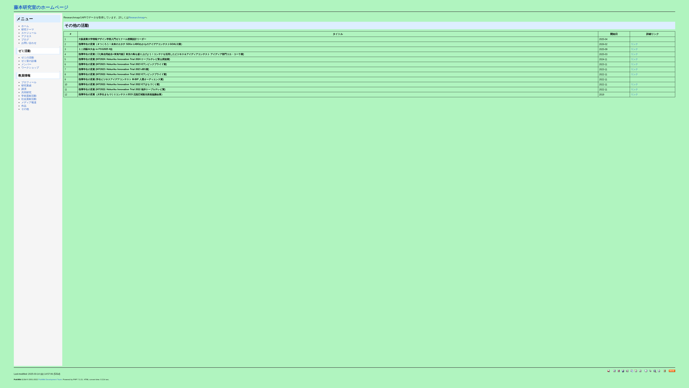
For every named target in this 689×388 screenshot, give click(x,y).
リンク (634, 44)
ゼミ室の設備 (28, 60)
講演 (23, 88)
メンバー (26, 64)
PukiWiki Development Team (50, 379)
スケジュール (28, 32)
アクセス (26, 36)
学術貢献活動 (28, 95)
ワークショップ (30, 67)
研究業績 (26, 85)
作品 (23, 105)
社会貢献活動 (28, 99)
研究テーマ (27, 29)
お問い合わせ (28, 42)
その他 (25, 109)
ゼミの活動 (27, 57)
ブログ (25, 39)
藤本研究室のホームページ (41, 7)
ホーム (25, 26)
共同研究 (26, 92)
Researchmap (137, 17)
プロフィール (28, 82)
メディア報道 (28, 102)
